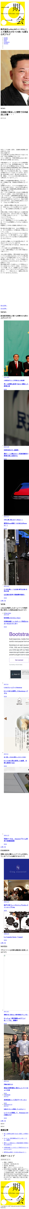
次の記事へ (4, 308)
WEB (5, 40)
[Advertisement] (14, 133)
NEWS (6, 39)
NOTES (6, 43)
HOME (6, 38)
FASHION (7, 42)
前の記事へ (4, 305)
